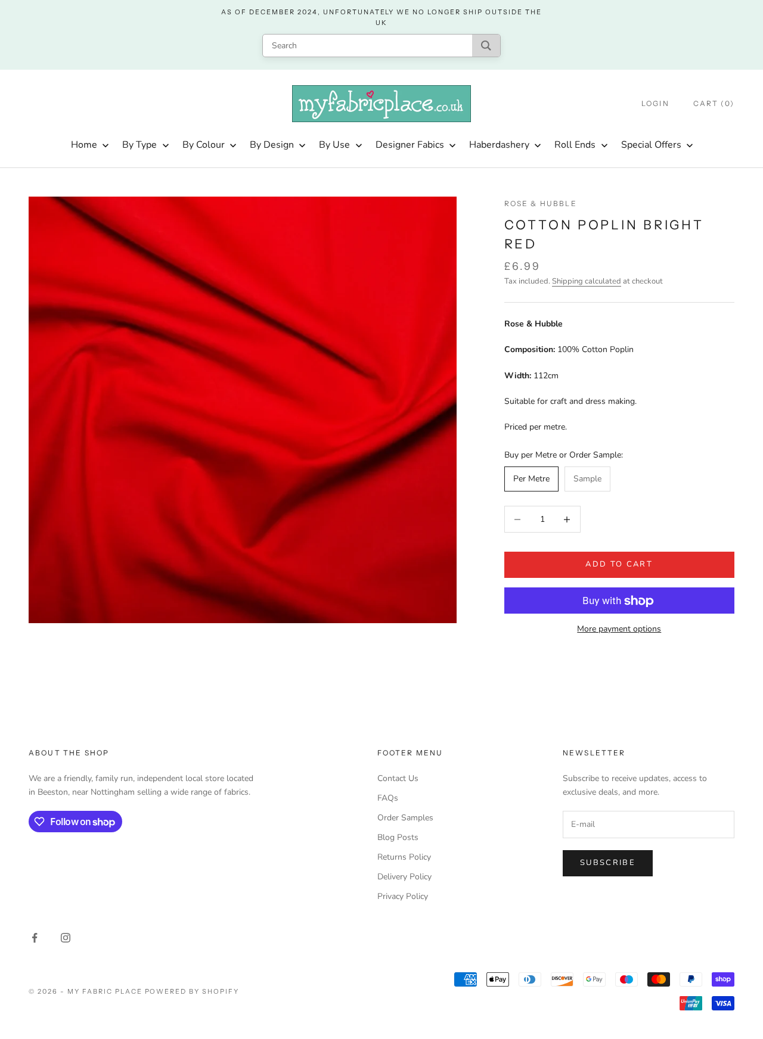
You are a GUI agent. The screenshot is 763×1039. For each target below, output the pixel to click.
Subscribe (607, 862)
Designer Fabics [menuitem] (410, 144)
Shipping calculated (586, 281)
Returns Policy (404, 857)
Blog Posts (397, 837)
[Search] (486, 46)
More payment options (619, 629)
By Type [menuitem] (139, 144)
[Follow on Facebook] (35, 938)
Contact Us (397, 778)
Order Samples (405, 817)
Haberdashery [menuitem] (499, 144)
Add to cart (619, 564)
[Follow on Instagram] (66, 938)
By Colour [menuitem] (203, 144)
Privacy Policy (402, 896)
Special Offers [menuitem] (651, 144)
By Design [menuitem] (272, 144)
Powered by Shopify (192, 991)
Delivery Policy (404, 876)
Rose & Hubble (540, 203)
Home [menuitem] (84, 144)
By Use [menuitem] (334, 144)
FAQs (387, 798)
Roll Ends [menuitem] (574, 144)
